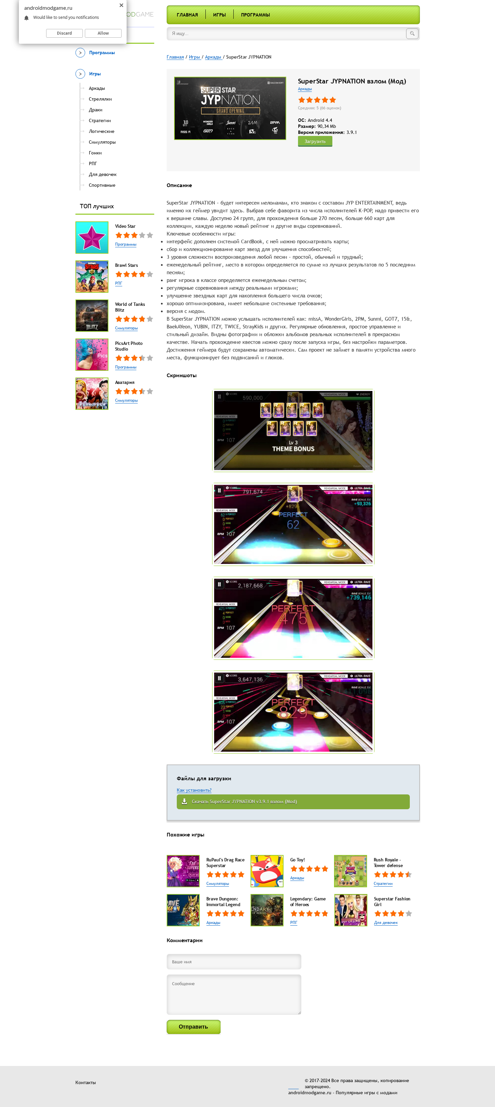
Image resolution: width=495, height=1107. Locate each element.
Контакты (85, 1082)
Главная (187, 15)
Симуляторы (126, 328)
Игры (219, 15)
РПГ (118, 283)
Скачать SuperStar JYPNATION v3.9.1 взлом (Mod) (244, 801)
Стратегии (383, 884)
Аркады (305, 89)
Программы (255, 15)
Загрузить (315, 141)
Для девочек (386, 923)
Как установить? (194, 790)
